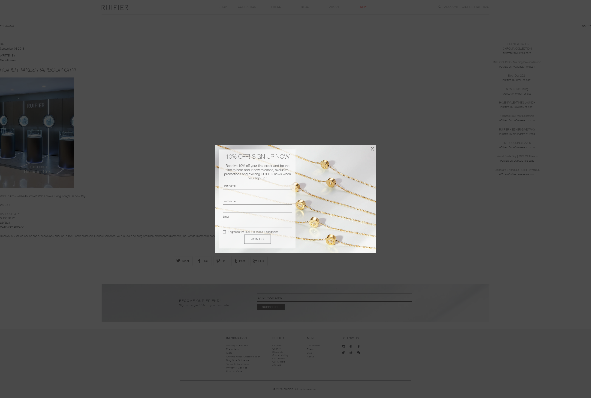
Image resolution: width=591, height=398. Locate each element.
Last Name (229, 201)
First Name (229, 186)
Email (226, 216)
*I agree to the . (253, 232)
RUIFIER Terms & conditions (261, 232)
